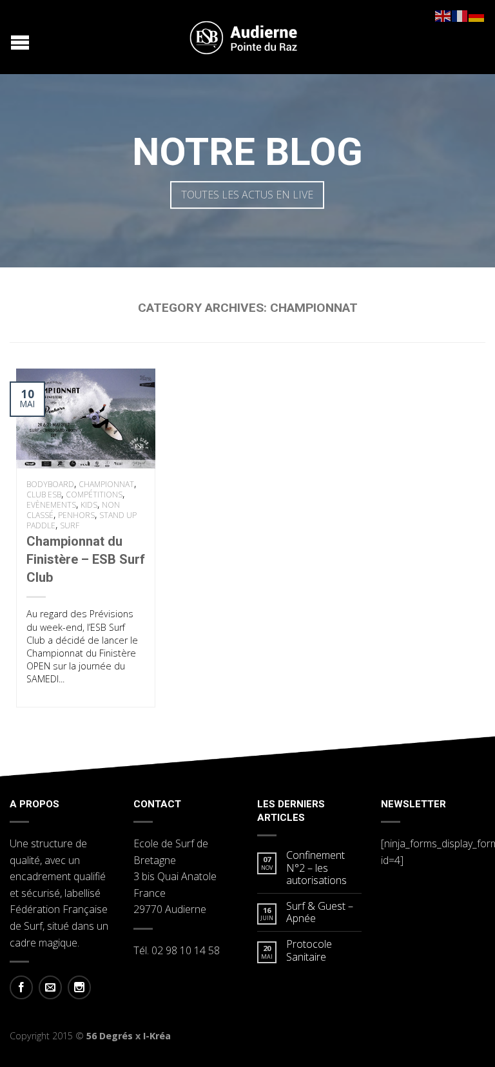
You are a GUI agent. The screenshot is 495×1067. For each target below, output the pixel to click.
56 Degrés (109, 1036)
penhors (76, 515)
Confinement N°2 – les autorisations (316, 868)
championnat (106, 484)
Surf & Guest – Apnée (319, 912)
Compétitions (94, 494)
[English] (443, 15)
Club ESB (43, 494)
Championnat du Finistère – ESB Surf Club (85, 559)
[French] (460, 15)
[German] (477, 15)
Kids (89, 504)
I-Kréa (157, 1036)
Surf (69, 525)
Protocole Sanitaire (309, 950)
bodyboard (50, 484)
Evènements (51, 504)
